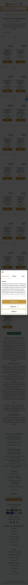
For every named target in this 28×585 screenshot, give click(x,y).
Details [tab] (14, 276)
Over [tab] (23, 276)
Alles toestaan (14, 301)
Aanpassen (13, 306)
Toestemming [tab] (5, 276)
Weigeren (14, 311)
